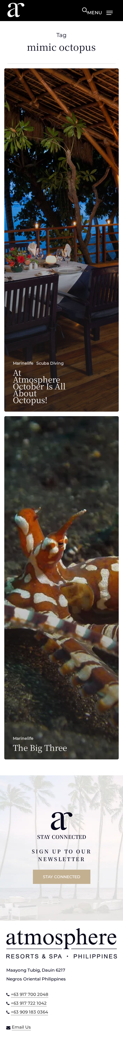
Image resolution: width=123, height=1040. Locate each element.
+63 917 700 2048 (29, 994)
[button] (100, 12)
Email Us (21, 1027)
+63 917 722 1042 (29, 1003)
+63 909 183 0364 (29, 1012)
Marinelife (23, 363)
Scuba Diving (50, 363)
